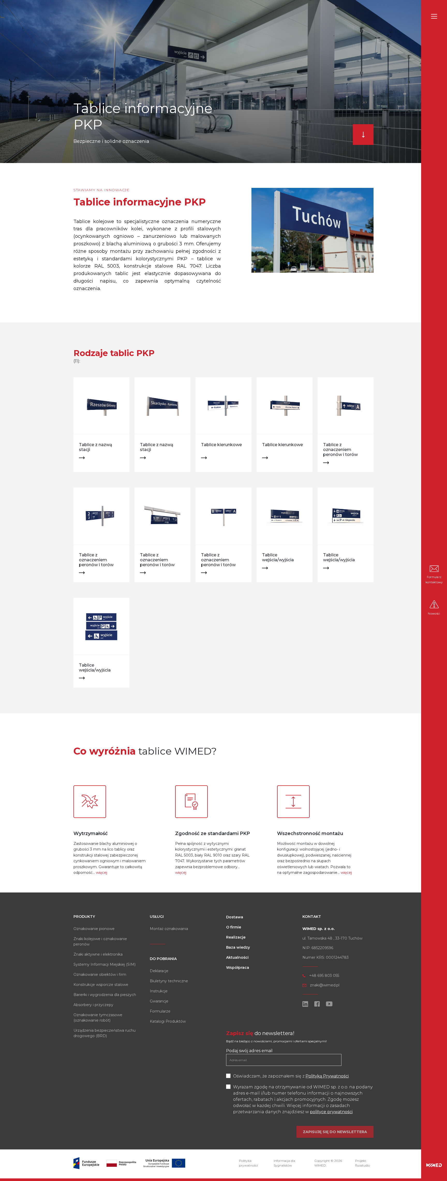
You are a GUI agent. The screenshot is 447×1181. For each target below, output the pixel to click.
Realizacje (235, 937)
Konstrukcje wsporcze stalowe (100, 984)
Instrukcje (159, 991)
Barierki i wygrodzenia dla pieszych (104, 994)
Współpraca (237, 967)
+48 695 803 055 (324, 975)
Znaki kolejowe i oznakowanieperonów (100, 941)
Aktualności (237, 957)
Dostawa (234, 917)
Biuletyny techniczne (169, 981)
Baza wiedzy (238, 947)
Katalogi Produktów (168, 1021)
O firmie (233, 927)
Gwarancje (159, 1001)
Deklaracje (159, 971)
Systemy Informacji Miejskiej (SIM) (104, 964)
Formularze (160, 1011)
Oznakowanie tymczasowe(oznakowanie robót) (97, 1018)
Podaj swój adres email (249, 1050)
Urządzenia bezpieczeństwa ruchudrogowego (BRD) (104, 1033)
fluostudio (362, 1165)
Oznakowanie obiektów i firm (99, 974)
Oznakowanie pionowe (94, 928)
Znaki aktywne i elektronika (98, 954)
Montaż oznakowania (169, 928)
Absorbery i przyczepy (93, 1004)
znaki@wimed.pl (324, 985)
